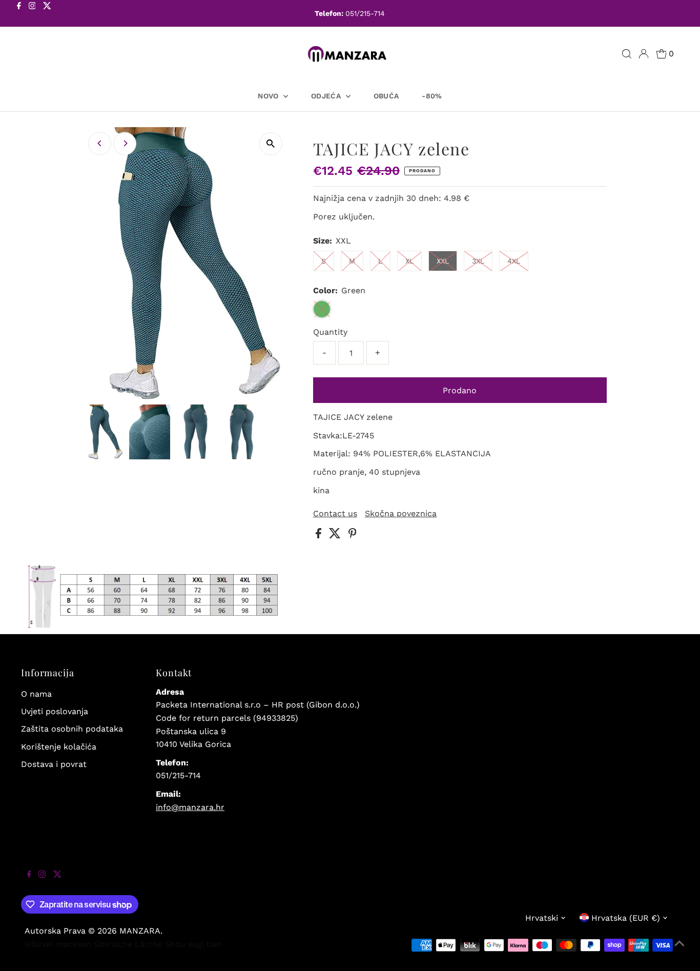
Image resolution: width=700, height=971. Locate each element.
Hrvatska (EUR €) (625, 918)
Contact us (335, 514)
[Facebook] (19, 14)
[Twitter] (47, 14)
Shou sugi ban (193, 944)
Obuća (386, 96)
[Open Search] (626, 53)
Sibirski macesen (58, 944)
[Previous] (99, 143)
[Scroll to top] (679, 950)
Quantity (330, 332)
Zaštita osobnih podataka (72, 729)
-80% (432, 96)
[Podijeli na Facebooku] (320, 535)
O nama (36, 694)
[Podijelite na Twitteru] (336, 535)
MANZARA (139, 931)
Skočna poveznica (401, 514)
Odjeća (327, 96)
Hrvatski (541, 918)
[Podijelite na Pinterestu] (352, 535)
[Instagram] (32, 14)
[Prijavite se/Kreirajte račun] (643, 53)
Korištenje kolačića (58, 747)
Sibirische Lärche (128, 944)
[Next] (124, 143)
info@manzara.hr (190, 807)
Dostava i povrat (54, 764)
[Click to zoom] (270, 143)
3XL (478, 261)
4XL (513, 261)
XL (409, 261)
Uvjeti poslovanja (54, 711)
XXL (443, 261)
